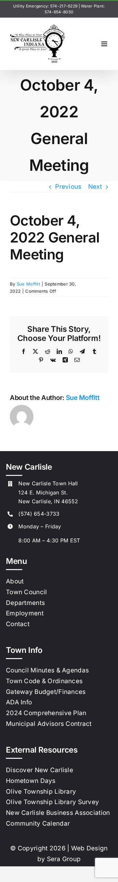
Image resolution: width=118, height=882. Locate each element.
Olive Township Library (41, 791)
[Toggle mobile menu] (104, 43)
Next (95, 186)
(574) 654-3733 (38, 513)
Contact (18, 624)
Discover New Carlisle (39, 770)
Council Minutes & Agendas (47, 670)
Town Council (26, 592)
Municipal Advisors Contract (49, 724)
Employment (25, 613)
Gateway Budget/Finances (46, 692)
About (15, 581)
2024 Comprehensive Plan (46, 713)
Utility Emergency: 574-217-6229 (45, 6)
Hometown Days (31, 781)
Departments (25, 603)
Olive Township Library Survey (52, 802)
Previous (68, 186)
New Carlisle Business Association (58, 812)
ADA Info (19, 702)
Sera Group (64, 859)
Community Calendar (38, 823)
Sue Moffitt (28, 284)
